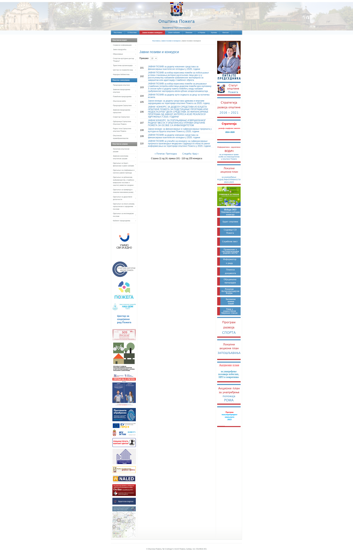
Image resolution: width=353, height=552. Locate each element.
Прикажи (144, 58)
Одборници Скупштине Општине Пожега (122, 123)
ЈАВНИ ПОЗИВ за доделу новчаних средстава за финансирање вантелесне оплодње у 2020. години (174, 136)
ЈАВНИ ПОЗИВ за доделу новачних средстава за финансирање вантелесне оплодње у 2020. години (174, 67)
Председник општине (121, 85)
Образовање (118, 54)
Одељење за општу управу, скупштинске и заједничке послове (124, 206)
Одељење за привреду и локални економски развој (123, 191)
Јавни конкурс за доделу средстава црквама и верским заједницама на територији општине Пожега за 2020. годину (179, 102)
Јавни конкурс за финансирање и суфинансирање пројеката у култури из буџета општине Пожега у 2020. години (180, 130)
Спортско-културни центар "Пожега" (123, 60)
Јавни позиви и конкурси (152, 33)
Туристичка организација (123, 65)
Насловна (118, 33)
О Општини (132, 33)
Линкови (188, 33)
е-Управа (201, 33)
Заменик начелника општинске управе (120, 157)
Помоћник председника (122, 97)
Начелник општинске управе (121, 150)
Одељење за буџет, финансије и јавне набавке (123, 164)
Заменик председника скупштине (121, 111)
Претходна (171, 154)
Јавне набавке (174, 33)
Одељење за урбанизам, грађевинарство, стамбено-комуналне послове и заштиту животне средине (123, 181)
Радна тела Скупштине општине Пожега (122, 130)
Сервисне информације (122, 45)
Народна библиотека (121, 74)
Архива (214, 33)
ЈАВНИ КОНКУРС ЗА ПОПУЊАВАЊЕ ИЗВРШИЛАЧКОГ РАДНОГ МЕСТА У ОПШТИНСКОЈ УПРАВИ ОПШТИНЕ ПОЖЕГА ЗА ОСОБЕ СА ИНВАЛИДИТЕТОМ (177, 122)
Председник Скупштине (122, 105)
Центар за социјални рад (123, 70)
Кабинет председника (121, 221)
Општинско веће (119, 101)
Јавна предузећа (119, 49)
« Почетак (160, 154)
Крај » (195, 154)
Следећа (187, 154)
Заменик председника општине (121, 91)
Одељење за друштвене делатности (122, 198)
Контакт (226, 33)
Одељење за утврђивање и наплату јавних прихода (123, 171)
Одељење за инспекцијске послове (123, 215)
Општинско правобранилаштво (120, 137)
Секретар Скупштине (121, 117)
